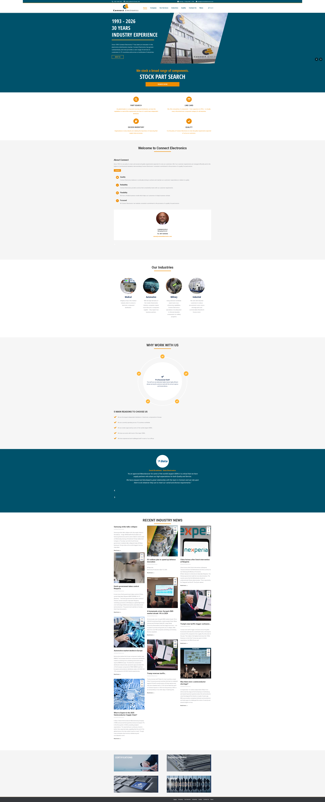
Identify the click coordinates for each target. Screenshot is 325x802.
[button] (115, 240)
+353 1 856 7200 (118, 1)
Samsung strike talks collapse (125, 527)
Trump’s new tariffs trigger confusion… (195, 624)
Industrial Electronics (119, 529)
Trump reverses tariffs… (156, 673)
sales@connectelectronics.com (205, 1)
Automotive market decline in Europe (128, 651)
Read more (117, 550)
